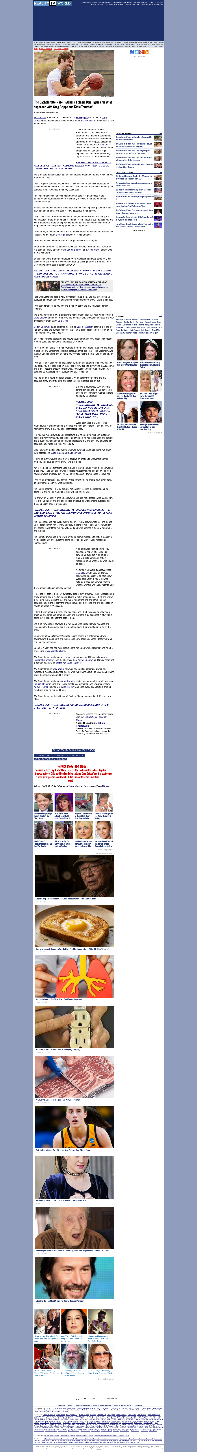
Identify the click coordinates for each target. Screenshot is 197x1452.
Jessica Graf (95, 1431)
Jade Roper (52, 1424)
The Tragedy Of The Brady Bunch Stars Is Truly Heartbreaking (149, 427)
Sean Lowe (50, 1416)
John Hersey (65, 657)
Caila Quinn (58, 669)
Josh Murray (81, 1424)
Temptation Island (118, 46)
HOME (36, 49)
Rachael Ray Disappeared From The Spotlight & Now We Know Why (126, 396)
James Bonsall (131, 327)
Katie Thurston (86, 121)
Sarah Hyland (82, 573)
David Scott (127, 324)
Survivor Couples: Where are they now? (127, 1442)
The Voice (134, 46)
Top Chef (128, 46)
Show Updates (86, 2)
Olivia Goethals (84, 1421)
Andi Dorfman (141, 1415)
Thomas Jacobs (143, 332)
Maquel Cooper (50, 1421)
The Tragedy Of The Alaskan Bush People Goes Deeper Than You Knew (73, 1373)
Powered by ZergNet (105, 850)
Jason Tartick (116, 1419)
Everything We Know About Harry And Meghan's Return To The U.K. (127, 427)
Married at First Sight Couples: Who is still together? (96, 1442)
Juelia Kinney (155, 1426)
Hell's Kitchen (84, 44)
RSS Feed (138, 1405)
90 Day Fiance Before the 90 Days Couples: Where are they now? (96, 1439)
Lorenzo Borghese (46, 1418)
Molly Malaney (139, 1424)
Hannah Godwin (155, 1418)
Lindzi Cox (37, 1427)
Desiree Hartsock (39, 1416)
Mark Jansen (135, 1431)
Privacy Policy (126, 1405)
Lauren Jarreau (95, 1421)
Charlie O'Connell (68, 1418)
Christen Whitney (94, 1429)
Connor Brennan (67, 681)
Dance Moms (41, 44)
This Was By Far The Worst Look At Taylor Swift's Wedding (62, 844)
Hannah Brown (54, 1419)
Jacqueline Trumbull (78, 1423)
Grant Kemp (157, 1429)
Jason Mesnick (131, 1416)
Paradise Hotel (38, 46)
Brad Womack (89, 1416)
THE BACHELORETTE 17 (45, 755)
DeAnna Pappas (142, 1416)
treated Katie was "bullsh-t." (69, 663)
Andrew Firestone (100, 1418)
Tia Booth (138, 1419)
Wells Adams (40, 117)
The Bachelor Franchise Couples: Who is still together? (88, 1440)
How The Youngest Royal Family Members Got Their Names (43, 816)
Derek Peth (122, 1427)
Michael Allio (156, 330)
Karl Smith (124, 330)
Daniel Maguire (62, 1429)
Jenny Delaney (61, 1421)
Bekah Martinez (138, 1421)
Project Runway (49, 46)
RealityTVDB (131, 2)
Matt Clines (153, 1431)
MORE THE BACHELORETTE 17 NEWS (51, 759)
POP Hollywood (142, 2)
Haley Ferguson (121, 1426)
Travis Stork (57, 1418)
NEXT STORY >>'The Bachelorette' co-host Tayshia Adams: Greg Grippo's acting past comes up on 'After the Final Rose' (93, 772)
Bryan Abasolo (91, 1423)
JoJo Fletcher (93, 250)
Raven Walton (62, 1431)
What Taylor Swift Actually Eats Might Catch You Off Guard (62, 816)
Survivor (101, 46)
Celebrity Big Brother (150, 42)
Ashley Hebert (79, 1416)
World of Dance (143, 46)
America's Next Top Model (90, 42)
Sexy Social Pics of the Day (114, 4)
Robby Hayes (129, 1429)
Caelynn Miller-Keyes (41, 1419)
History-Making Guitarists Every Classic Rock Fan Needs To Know (98, 1338)
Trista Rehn (121, 1418)
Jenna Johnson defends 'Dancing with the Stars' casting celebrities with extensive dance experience (134, 225)
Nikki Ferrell (102, 1424)
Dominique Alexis (81, 1429)
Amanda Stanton (132, 1426)
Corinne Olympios (89, 1427)
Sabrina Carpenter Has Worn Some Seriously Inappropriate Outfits (83, 844)
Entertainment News (119, 2)
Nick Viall (104, 145)
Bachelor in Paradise (106, 42)
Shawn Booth (62, 1424)
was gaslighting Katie (55, 651)
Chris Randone (106, 1419)
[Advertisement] (98, 1388)
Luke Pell (138, 1429)
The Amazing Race (50, 42)
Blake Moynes (74, 453)
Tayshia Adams (144, 1418)
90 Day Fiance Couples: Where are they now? (59, 1439)
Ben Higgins (82, 117)
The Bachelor (118, 42)
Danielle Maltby (148, 1423)
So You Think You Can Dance (88, 46)
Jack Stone (52, 1429)
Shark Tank (74, 46)
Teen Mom (108, 46)
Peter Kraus (71, 1424)
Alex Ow (116, 1431)
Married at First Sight (148, 44)
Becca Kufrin (60, 1415)
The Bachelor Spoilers (67, 1435)
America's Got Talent (74, 42)
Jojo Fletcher (101, 1415)
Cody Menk (139, 322)
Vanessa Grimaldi (103, 1423)
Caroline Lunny (126, 1421)
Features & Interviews (96, 4)
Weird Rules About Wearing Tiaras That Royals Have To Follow (150, 365)
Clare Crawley (40, 318)
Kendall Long (158, 1419)
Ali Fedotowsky (100, 1416)
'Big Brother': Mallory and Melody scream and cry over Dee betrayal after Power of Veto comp (134, 191)
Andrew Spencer (145, 319)
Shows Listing (158, 4)
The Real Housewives (62, 46)
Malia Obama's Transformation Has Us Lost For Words (43, 844)
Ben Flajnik (69, 1416)
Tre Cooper (154, 332)
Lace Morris (78, 1427)
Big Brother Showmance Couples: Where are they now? (60, 1442)
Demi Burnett (64, 1419)
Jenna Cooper (39, 1421)
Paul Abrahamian (73, 1431)
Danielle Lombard (68, 1426)
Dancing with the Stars (54, 44)
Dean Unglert (44, 1426)
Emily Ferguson (109, 1426)
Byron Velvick (79, 1418)
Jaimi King (71, 1429)
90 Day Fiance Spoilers (51, 1435)
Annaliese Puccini (55, 1423)
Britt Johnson (106, 1421)
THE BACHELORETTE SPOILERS (71, 755)
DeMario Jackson (102, 1427)
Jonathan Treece (106, 1429)
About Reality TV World (63, 1405)
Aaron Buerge (111, 1418)
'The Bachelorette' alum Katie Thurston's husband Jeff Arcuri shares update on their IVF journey (134, 145)
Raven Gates (132, 1427)
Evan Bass (43, 1424)
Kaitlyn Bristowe (85, 660)
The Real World (132, 1410)
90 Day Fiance (38, 42)
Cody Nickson (85, 1431)
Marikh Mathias (149, 1421)
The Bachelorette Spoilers (84, 1435)
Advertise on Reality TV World (86, 1405)
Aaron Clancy (120, 319)
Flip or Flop (75, 44)
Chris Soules (132, 1415)
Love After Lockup (119, 44)
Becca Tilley (90, 1426)
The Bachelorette (128, 42)
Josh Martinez (124, 1431)
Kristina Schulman (56, 1426)
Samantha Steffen (47, 1427)
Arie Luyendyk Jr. (71, 1415)
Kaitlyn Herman (41, 687)
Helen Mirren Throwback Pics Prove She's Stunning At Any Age (46, 1338)
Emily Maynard (60, 1416)
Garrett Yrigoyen (127, 1419)
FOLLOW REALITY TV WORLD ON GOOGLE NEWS (74, 750)
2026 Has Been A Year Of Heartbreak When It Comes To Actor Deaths (104, 844)
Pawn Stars (94, 1410)
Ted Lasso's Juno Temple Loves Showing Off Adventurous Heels (148, 396)
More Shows (159, 46)
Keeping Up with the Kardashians (101, 44)
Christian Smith (129, 322)
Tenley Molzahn (150, 1424)
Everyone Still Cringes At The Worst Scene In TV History (104, 816)
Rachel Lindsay (84, 1415)
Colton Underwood (43, 327)
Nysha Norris (44, 1423)
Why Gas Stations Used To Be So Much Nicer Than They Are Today (83, 816)
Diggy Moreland (118, 1429)
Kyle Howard (145, 330)
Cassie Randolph (85, 327)
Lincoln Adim (74, 1419)
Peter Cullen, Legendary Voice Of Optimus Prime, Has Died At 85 (46, 1373)
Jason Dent (144, 1431)
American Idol (61, 42)
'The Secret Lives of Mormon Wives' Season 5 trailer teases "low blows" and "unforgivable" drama (133, 204)
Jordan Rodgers (115, 1423)
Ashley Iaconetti (144, 1426)
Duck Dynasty (157, 1408)
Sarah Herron (146, 1429)
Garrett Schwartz (138, 324)
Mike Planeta (120, 332)
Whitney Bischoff (91, 1424)
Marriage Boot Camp (133, 44)
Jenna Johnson (39, 1431)
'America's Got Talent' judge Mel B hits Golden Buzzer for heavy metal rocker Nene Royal (135, 218)
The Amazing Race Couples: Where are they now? (136, 1439)
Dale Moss (63, 321)
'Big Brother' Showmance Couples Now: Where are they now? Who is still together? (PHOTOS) (134, 177)
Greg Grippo (149, 324)
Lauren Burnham (147, 1419)
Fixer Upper (66, 44)
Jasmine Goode (143, 1427)
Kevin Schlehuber (51, 1431)
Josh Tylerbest (152, 327)
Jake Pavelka (111, 1416)
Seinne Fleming (73, 1421)
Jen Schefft (89, 1418)
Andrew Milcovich (132, 319)
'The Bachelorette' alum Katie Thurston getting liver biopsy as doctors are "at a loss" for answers (133, 152)
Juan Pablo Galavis (154, 1415)
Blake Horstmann (94, 1419)
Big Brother (139, 42)
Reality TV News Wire (156, 2)
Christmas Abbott (106, 1431)
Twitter (71, 786)
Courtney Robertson (126, 1424)
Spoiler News (106, 2)
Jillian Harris (121, 1416)
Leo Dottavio (83, 1419)
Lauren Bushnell (75, 250)
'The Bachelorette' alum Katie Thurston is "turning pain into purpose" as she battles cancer (134, 158)
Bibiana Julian (115, 1421)
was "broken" (68, 687)
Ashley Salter (59, 1427)
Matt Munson (153, 1427)
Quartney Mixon (131, 332)
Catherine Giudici (113, 1424)
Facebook (88, 786)
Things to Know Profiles (132, 4)
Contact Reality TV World (109, 1405)
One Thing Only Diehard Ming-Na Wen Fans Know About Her (72, 1338)
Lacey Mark (43, 1429)
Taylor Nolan (113, 1427)
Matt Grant (152, 1416)
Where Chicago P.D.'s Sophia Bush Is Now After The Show (127, 363)
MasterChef (159, 44)
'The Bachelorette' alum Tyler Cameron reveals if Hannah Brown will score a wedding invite (135, 211)
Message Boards (147, 4)
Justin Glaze (57, 453)
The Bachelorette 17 (61, 49)
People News (96, 2)
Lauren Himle (69, 1427)
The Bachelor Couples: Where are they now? (121, 1440)
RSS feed (105, 786)
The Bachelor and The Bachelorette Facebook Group (111, 1435)
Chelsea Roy (67, 1423)
